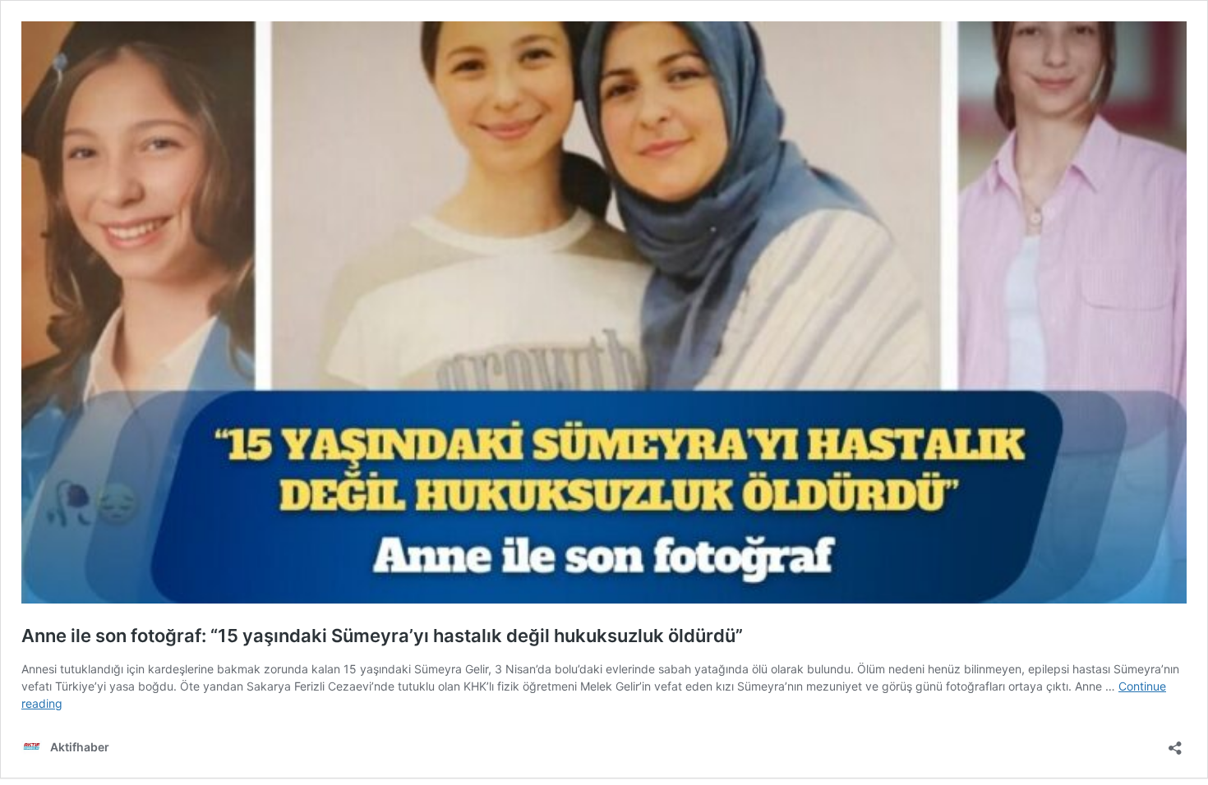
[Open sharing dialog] (1175, 742)
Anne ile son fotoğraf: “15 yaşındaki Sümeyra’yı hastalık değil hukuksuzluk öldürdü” (382, 635)
